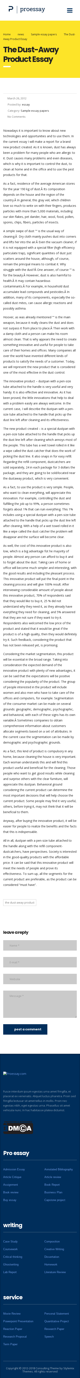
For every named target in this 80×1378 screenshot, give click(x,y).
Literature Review (55, 1272)
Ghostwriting (11, 1264)
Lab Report (10, 1272)
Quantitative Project (56, 1321)
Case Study (10, 1241)
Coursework (10, 1249)
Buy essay (9, 1200)
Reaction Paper (12, 1329)
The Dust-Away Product (19, 902)
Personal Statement (56, 1313)
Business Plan (53, 1192)
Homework (50, 1264)
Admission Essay (14, 1169)
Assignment (10, 1184)
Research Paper (54, 1329)
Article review (52, 1177)
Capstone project (54, 1200)
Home (7, 34)
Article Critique (12, 1177)
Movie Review (11, 1313)
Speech (49, 1336)
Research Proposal (15, 1336)
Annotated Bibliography (58, 1169)
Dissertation (51, 1256)
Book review (10, 1192)
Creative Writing (54, 1249)
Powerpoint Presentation (18, 1321)
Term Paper (10, 1344)
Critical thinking (12, 1256)
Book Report (52, 1184)
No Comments (16, 117)
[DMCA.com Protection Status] (18, 1127)
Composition (52, 1241)
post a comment (27, 1029)
